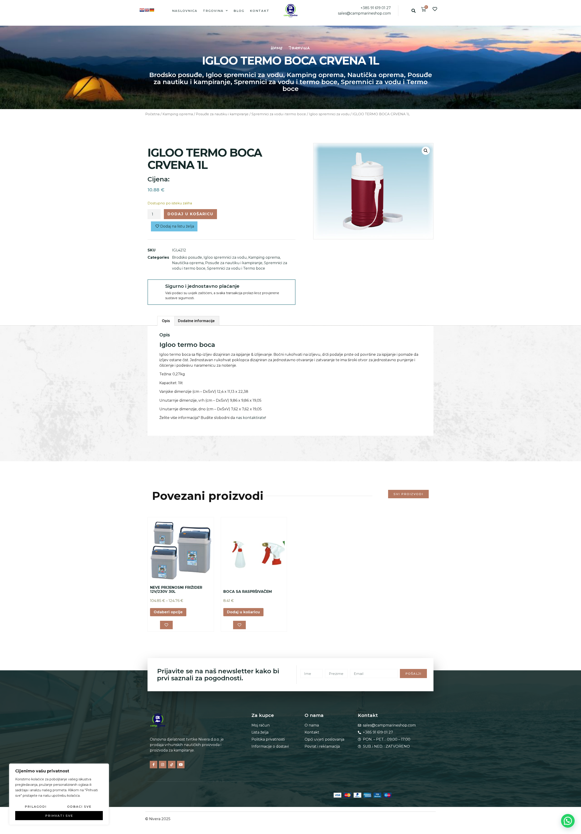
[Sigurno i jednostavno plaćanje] (156, 288)
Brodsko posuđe (175, 75)
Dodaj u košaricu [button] (243, 612)
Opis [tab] (166, 320)
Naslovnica (184, 11)
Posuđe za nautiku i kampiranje (222, 114)
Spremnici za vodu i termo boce (285, 82)
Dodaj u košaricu (190, 214)
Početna (152, 114)
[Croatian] (142, 10)
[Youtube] (181, 764)
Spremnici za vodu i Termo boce (355, 85)
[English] (147, 10)
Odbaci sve (79, 806)
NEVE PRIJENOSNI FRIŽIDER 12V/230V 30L (176, 589)
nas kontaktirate (250, 418)
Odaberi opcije (168, 612)
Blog (239, 11)
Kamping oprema (315, 75)
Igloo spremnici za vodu (244, 75)
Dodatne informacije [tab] (196, 320)
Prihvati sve (59, 815)
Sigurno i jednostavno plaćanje (202, 286)
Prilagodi (36, 806)
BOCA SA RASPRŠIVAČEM (247, 591)
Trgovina (213, 11)
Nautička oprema (375, 75)
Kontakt (259, 11)
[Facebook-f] (153, 764)
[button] (413, 10)
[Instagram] (162, 764)
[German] (152, 10)
